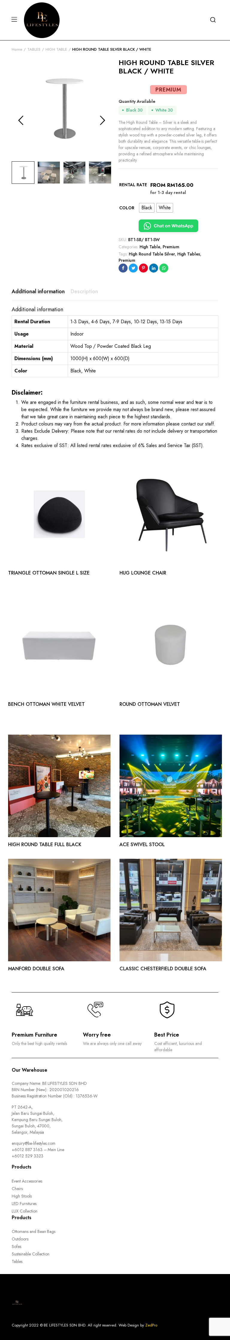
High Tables (188, 254)
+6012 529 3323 (27, 1156)
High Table (150, 247)
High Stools (22, 1196)
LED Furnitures (24, 1204)
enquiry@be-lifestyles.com (33, 1143)
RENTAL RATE (133, 185)
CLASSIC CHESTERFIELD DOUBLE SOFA (162, 968)
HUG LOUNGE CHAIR (142, 572)
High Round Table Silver (152, 254)
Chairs (17, 1189)
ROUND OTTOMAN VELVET (149, 704)
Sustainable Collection (30, 1254)
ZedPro (151, 1325)
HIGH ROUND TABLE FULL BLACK (44, 844)
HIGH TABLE (56, 49)
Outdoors (20, 1239)
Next (102, 120)
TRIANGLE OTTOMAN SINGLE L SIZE (49, 572)
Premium (171, 247)
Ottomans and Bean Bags (33, 1231)
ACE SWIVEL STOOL (142, 844)
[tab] (38, 292)
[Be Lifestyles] (42, 19)
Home (17, 49)
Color (126, 208)
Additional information (38, 291)
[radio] (146, 207)
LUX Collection (24, 1211)
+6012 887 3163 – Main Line (38, 1150)
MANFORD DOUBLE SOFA (36, 968)
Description (84, 291)
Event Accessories (27, 1181)
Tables (17, 1261)
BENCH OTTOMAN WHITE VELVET (46, 704)
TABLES (33, 49)
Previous (20, 120)
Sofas (16, 1246)
